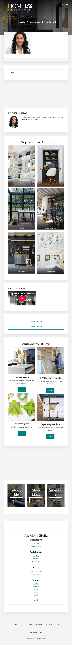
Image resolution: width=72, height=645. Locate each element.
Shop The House (36, 326)
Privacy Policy (36, 543)
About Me (36, 559)
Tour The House (36, 321)
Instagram (36, 589)
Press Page (36, 556)
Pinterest (36, 592)
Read (22, 389)
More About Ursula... (33, 119)
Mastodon (36, 600)
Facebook (36, 586)
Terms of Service (36, 546)
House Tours (36, 574)
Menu (66, 4)
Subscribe (36, 584)
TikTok (36, 595)
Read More (16, 500)
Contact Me (36, 561)
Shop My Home (36, 571)
